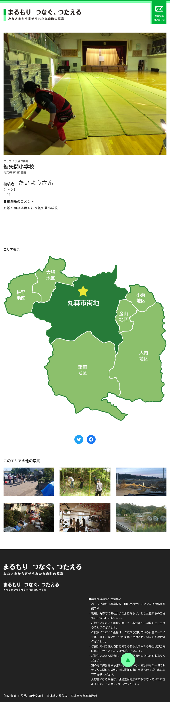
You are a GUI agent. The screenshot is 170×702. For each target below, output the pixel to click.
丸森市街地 (22, 161)
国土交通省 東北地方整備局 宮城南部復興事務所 (63, 695)
